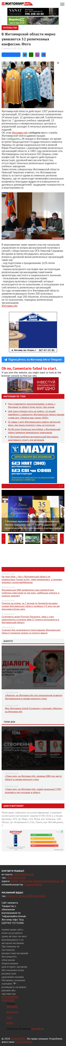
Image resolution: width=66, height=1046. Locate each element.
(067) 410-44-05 (16, 877)
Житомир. (20, 132)
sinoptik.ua (37, 1028)
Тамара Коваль (33, 884)
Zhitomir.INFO (19, 1038)
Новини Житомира (15, 569)
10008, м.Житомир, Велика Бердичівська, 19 (37, 881)
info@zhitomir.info (23, 874)
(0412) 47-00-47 (16, 896)
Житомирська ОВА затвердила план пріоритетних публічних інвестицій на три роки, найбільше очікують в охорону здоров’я (30, 593)
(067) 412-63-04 (36, 896)
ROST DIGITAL (24, 1042)
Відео (7, 486)
